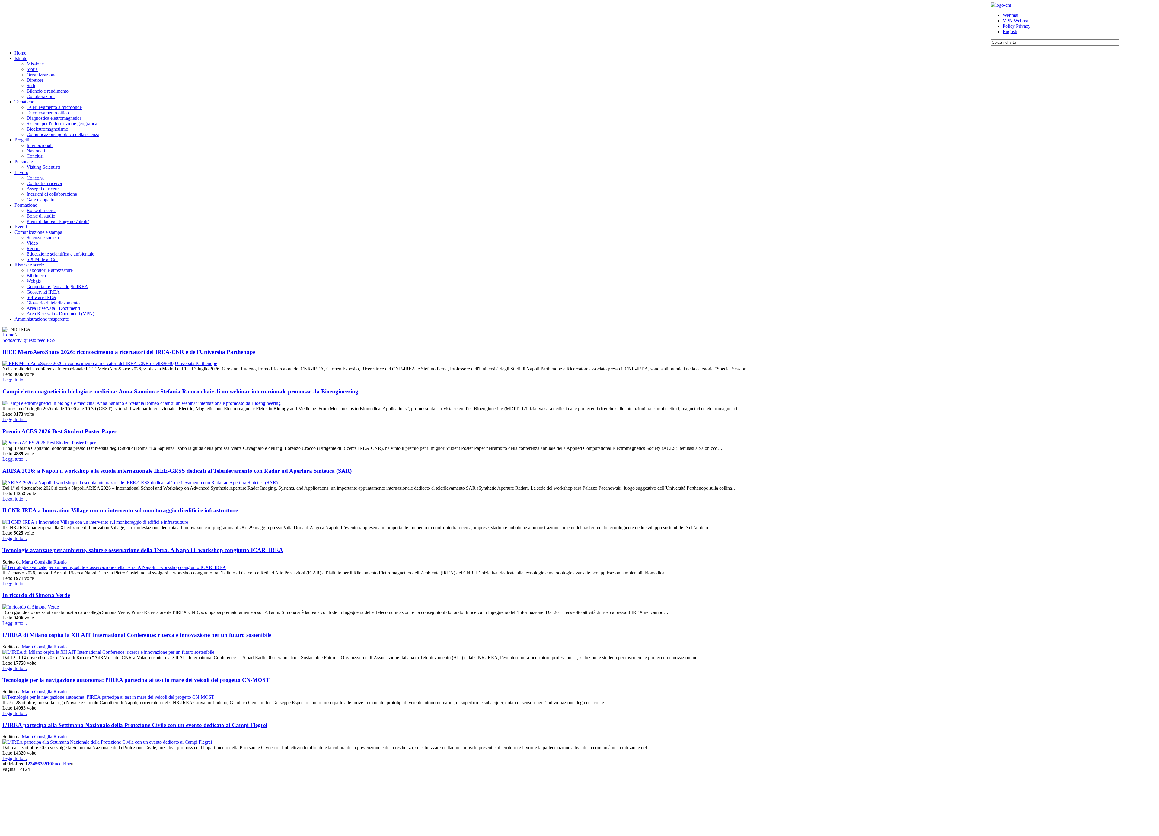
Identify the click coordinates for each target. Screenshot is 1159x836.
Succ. (57, 763)
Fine (66, 763)
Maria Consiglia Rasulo (44, 561)
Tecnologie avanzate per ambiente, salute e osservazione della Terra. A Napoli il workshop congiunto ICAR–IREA (142, 550)
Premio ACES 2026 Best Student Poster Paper (59, 431)
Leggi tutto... (14, 379)
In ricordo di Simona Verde (36, 595)
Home (8, 334)
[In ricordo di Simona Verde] (30, 606)
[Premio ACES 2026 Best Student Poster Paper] (49, 442)
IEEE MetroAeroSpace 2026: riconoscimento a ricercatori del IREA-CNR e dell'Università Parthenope (128, 352)
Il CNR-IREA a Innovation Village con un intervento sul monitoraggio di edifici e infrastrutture (120, 510)
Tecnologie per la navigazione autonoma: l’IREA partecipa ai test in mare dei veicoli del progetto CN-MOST (136, 680)
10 (49, 763)
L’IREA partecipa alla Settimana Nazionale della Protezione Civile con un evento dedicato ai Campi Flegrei (134, 725)
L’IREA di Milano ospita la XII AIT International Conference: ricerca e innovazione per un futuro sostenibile (136, 635)
